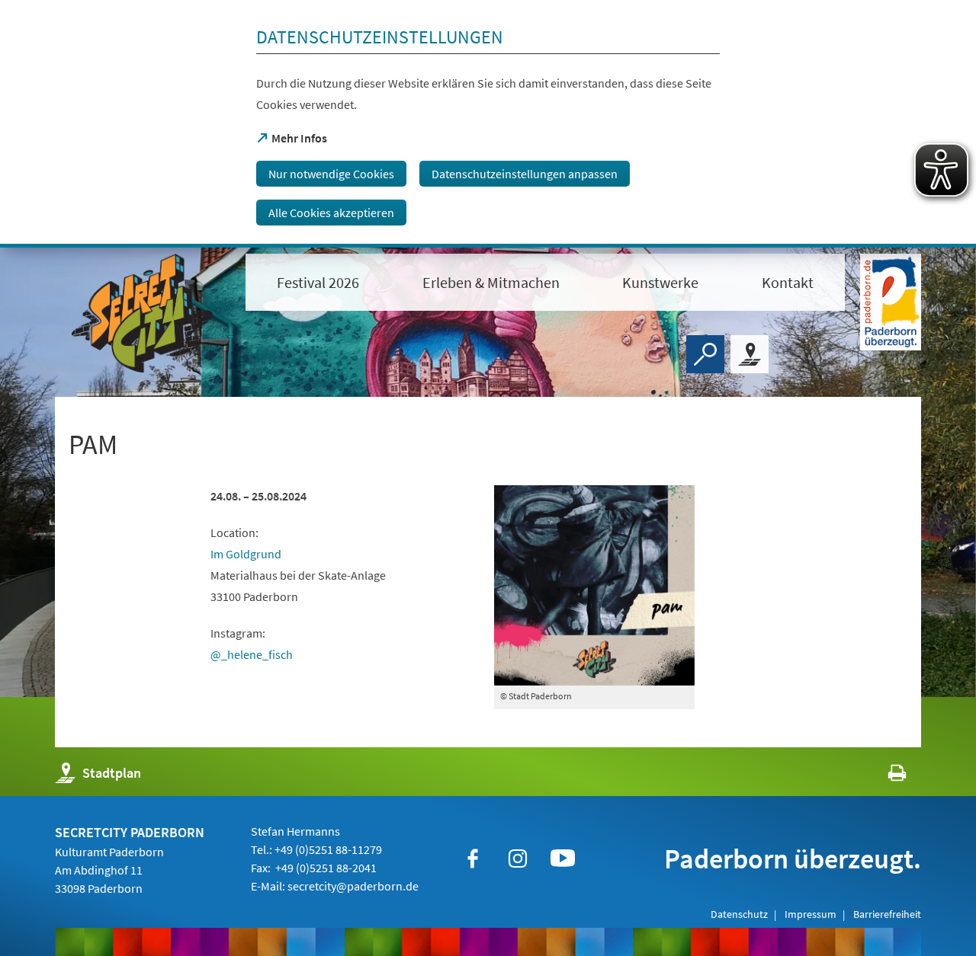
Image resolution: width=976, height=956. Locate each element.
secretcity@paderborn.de (353, 886)
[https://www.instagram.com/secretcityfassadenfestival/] (518, 858)
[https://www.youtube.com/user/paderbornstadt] (563, 858)
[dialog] (488, 124)
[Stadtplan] (749, 354)
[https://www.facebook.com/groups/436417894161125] (473, 858)
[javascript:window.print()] (883, 776)
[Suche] (705, 354)
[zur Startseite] (142, 313)
